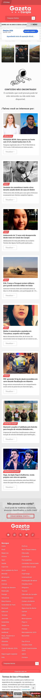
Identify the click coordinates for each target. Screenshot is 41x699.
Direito (4, 580)
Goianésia (5, 622)
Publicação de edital (29, 580)
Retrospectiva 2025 (29, 632)
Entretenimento (27, 598)
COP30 (24, 611)
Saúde (4, 563)
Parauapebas (27, 560)
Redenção (5, 591)
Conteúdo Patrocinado (30, 563)
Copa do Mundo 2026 (10, 648)
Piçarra (24, 622)
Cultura (4, 584)
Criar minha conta (19, 516)
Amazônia (5, 598)
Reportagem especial (9, 654)
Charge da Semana (9, 587)
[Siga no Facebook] (8, 535)
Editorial (5, 611)
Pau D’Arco (26, 641)
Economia (25, 556)
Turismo (5, 615)
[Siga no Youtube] (26, 535)
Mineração (5, 577)
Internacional (27, 577)
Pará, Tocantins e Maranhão (8, 637)
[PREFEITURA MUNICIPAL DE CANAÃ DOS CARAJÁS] (20, 694)
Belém (4, 625)
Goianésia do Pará (8, 605)
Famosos (5, 645)
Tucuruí (24, 591)
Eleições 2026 (27, 645)
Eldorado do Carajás (29, 594)
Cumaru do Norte (28, 601)
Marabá (4, 574)
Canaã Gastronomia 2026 (29, 649)
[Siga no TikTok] (32, 535)
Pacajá (4, 594)
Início (4, 546)
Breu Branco (6, 601)
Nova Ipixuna (27, 618)
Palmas (24, 629)
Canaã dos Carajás (29, 567)
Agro (3, 560)
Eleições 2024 (27, 584)
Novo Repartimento (29, 549)
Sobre (24, 654)
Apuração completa (29, 31)
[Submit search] (33, 18)
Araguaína (5, 629)
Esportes (5, 567)
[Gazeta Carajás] (20, 10)
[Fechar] (33, 688)
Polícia (4, 556)
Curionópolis (26, 605)
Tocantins (25, 625)
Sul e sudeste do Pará (10, 570)
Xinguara (25, 587)
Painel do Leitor (20, 671)
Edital (24, 615)
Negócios (5, 553)
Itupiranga (26, 574)
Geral (24, 570)
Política (24, 546)
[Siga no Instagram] (14, 535)
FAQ (3, 657)
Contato (25, 657)
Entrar (7, 2)
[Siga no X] (20, 535)
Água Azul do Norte (29, 608)
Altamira (5, 641)
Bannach (5, 608)
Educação (25, 553)
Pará (3, 549)
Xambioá (5, 632)
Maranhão (25, 636)
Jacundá (5, 618)
